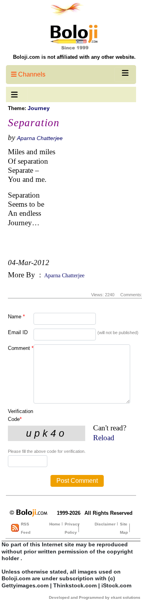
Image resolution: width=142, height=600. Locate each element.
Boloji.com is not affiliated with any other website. (74, 57)
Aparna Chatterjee (40, 138)
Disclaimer (105, 524)
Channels (31, 74)
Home (54, 524)
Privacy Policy (72, 528)
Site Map (124, 528)
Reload (103, 438)
